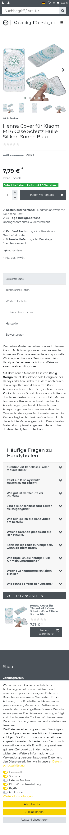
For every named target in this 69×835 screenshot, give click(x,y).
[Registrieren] (9, 3)
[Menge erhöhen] (14, 192)
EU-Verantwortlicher (19, 312)
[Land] (44, 3)
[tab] (34, 279)
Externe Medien (19, 780)
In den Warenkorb (42, 195)
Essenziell (15, 772)
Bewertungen (15, 334)
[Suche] (62, 10)
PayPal (13, 788)
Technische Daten (18, 290)
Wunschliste (14, 250)
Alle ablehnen (34, 812)
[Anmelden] (3, 3)
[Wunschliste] (49, 3)
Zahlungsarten (13, 678)
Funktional (16, 792)
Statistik (14, 776)
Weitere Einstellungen (18, 796)
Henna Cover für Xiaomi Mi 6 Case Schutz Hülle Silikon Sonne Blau (44, 610)
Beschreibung (15, 279)
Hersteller (12, 323)
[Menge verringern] (14, 197)
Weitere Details (16, 301)
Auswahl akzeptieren (34, 819)
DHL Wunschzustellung (25, 784)
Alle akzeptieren (34, 804)
